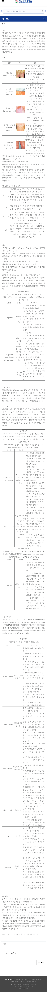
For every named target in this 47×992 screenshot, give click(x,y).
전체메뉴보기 (3, 1)
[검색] (43, 11)
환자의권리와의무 (14, 981)
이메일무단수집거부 (36, 979)
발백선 (13, 953)
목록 (42, 962)
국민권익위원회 (33, 981)
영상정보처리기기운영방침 (23, 979)
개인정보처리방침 (9, 979)
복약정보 (5, 19)
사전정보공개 (24, 981)
